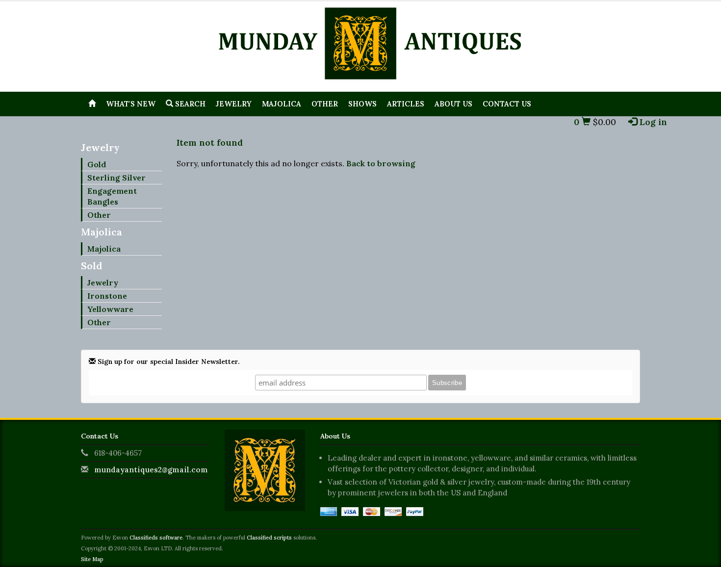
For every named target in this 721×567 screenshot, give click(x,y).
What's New (130, 103)
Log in (652, 122)
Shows (362, 103)
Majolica (281, 103)
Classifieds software (155, 537)
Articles (405, 103)
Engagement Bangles (112, 196)
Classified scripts (269, 537)
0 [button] (578, 122)
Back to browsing (380, 163)
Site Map (92, 559)
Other (324, 103)
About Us (453, 103)
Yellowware (110, 309)
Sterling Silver (116, 177)
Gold (96, 164)
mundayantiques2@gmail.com (151, 469)
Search (189, 103)
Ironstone (107, 296)
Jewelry (234, 103)
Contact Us (507, 103)
